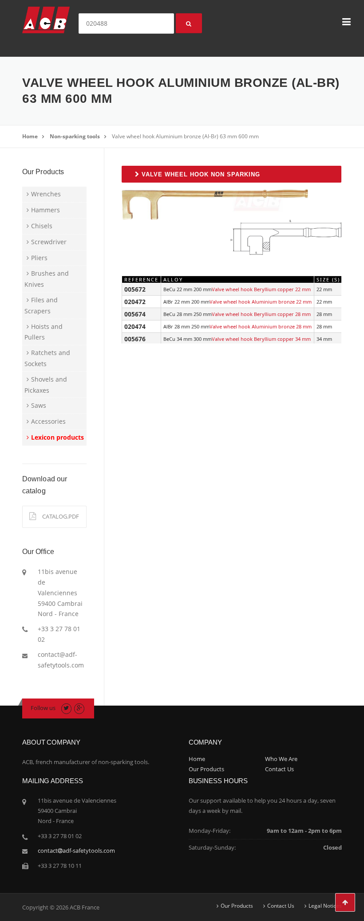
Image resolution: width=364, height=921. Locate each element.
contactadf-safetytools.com (76, 851)
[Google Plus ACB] (79, 708)
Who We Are (281, 759)
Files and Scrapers (41, 305)
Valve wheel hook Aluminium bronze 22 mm (261, 301)
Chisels (41, 226)
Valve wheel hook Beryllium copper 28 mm (261, 314)
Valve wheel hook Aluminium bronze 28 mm (261, 326)
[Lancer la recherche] (189, 23)
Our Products (206, 769)
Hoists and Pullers (43, 332)
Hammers (45, 210)
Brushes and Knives (46, 279)
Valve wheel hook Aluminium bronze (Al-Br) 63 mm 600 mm (185, 136)
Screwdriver (49, 242)
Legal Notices (325, 906)
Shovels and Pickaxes (45, 384)
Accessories (48, 421)
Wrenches (46, 194)
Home (30, 136)
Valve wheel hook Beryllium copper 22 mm (261, 289)
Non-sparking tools (75, 136)
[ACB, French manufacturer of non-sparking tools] (46, 19)
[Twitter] (66, 708)
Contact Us (279, 769)
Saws (38, 405)
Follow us (43, 708)
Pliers (39, 258)
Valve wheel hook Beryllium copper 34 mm (261, 339)
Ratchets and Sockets (47, 358)
